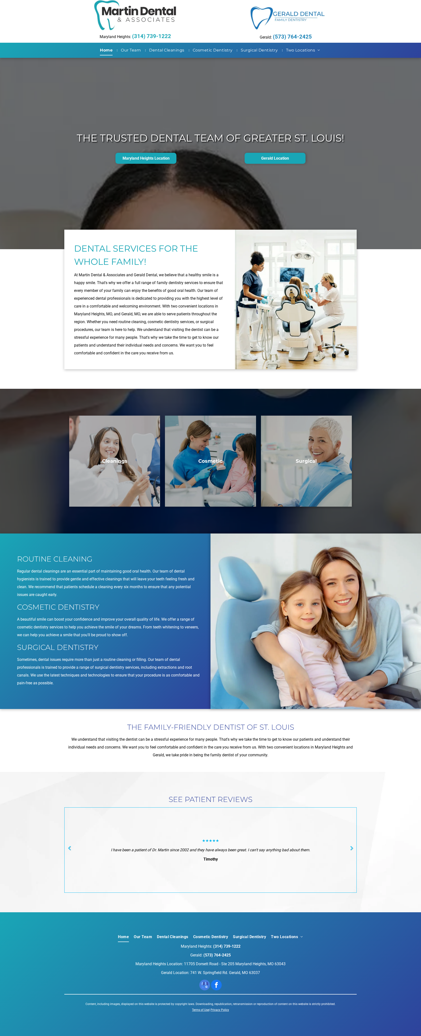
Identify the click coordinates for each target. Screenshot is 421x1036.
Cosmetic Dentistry (58, 607)
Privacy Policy (219, 1010)
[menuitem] (107, 50)
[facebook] (216, 986)
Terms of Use (200, 1010)
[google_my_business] (204, 986)
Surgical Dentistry (57, 647)
